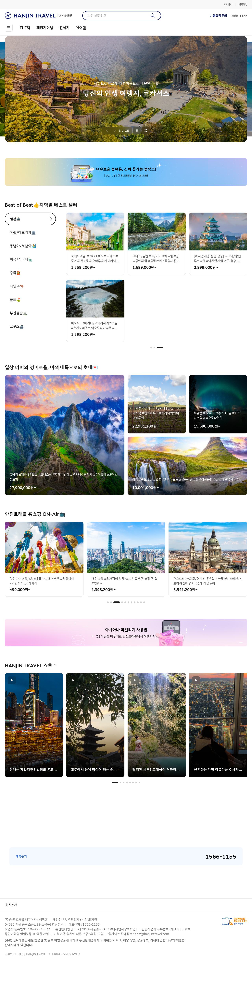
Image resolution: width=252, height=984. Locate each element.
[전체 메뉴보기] (9, 28)
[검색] (153, 15)
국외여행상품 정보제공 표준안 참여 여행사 (234, 921)
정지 (137, 130)
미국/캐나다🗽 (21, 259)
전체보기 (146, 130)
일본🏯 (15, 218)
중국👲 (15, 272)
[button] (153, 347)
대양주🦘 (17, 285)
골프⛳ (15, 299)
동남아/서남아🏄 (23, 245)
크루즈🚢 (17, 326)
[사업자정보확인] (125, 929)
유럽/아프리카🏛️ (23, 232)
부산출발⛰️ (18, 312)
